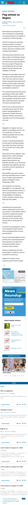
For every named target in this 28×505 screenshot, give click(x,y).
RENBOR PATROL (7, 22)
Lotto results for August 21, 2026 (12, 448)
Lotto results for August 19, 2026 (12, 486)
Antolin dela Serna (5, 412)
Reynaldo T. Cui (5, 393)
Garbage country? (6, 410)
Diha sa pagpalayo (7, 391)
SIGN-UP (9, 308)
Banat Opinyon (8, 11)
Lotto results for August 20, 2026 (12, 467)
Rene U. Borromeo (18, 22)
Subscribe (23, 4)
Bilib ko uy (4, 429)
